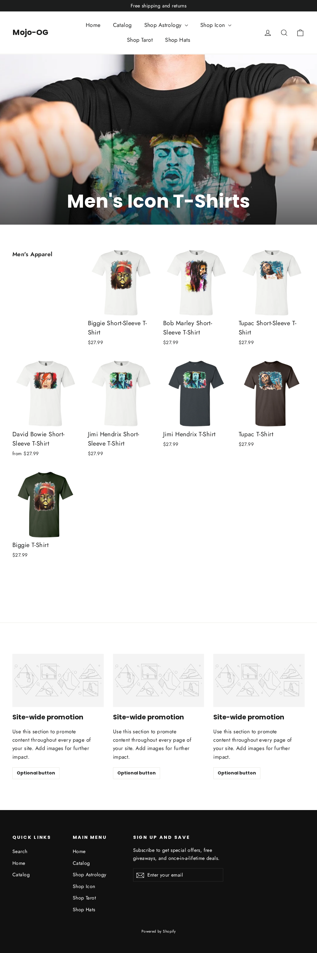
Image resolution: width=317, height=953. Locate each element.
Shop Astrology (163, 25)
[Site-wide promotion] (58, 680)
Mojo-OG (30, 32)
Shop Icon (213, 25)
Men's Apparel (32, 254)
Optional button (36, 773)
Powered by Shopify (158, 931)
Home (93, 25)
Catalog (122, 25)
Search (20, 851)
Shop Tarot (140, 40)
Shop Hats (177, 40)
